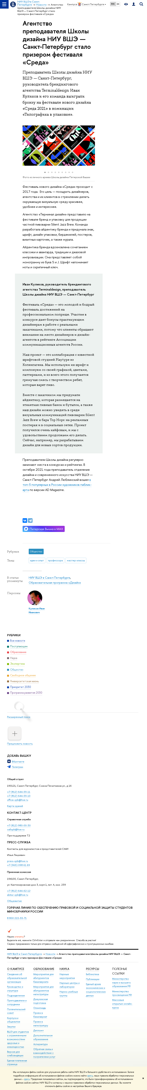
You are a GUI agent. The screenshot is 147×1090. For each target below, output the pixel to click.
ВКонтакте (18, 761)
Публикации (92, 979)
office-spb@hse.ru (17, 800)
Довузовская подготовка (40, 1001)
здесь (90, 1075)
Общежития (14, 901)
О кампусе (15, 969)
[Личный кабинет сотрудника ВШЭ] (133, 4)
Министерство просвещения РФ (122, 993)
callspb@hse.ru (15, 829)
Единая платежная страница (17, 1062)
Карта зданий (15, 806)
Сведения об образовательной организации (17, 978)
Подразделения (16, 995)
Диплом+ (38, 1030)
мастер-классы (76, 560)
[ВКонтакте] (25, 520)
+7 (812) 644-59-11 (18, 792)
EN (118, 4)
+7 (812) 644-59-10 (18, 796)
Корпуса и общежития (13, 1019)
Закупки (11, 1026)
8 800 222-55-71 (17, 918)
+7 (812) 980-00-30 (19, 825)
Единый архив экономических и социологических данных (96, 989)
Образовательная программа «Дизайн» (55, 583)
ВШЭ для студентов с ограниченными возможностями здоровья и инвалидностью (18, 1039)
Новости (50, 954)
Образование (43, 969)
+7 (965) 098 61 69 (18, 865)
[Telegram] (30, 520)
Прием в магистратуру (40, 1023)
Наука (64, 969)
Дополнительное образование (43, 1037)
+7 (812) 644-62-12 (18, 890)
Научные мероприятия (67, 976)
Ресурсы (92, 969)
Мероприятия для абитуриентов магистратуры (43, 990)
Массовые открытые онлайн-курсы (122, 1003)
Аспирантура (40, 1044)
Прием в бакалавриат (40, 1014)
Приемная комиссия (19, 872)
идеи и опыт (37, 560)
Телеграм (17, 767)
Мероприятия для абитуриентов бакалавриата (43, 978)
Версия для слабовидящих (15, 1053)
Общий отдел (15, 779)
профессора (55, 560)
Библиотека (92, 974)
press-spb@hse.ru (17, 861)
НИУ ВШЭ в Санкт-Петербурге (49, 578)
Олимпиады (39, 1008)
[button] (26, 145)
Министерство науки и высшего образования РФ (121, 982)
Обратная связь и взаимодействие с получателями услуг (44, 1052)
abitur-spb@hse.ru (17, 894)
